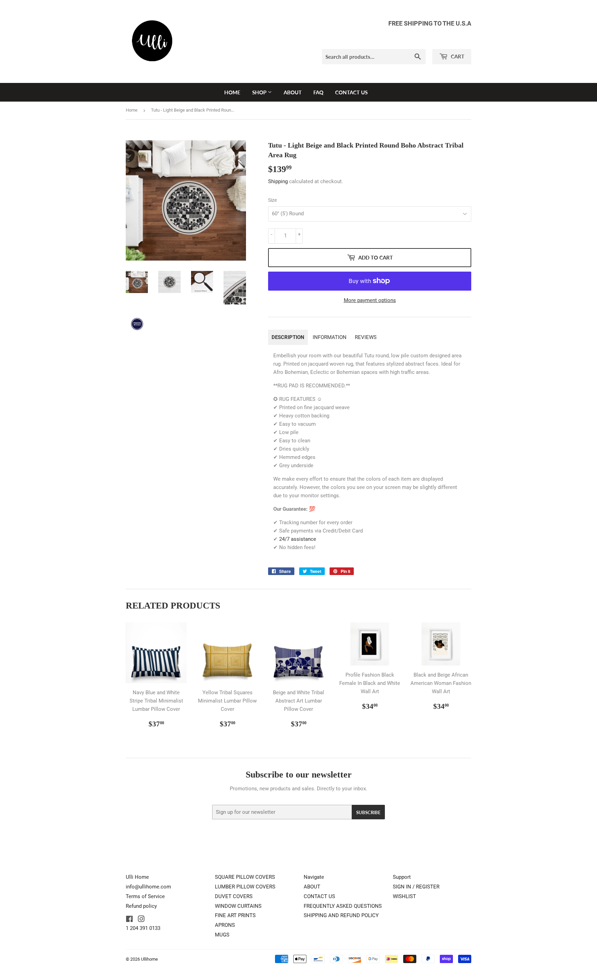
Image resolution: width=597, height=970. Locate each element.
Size (272, 200)
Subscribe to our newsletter (299, 775)
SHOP (260, 92)
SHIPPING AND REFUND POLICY (341, 915)
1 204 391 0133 (143, 928)
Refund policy (141, 906)
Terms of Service (145, 896)
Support (402, 877)
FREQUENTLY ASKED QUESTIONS (343, 906)
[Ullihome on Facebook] (129, 920)
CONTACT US (351, 92)
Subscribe (368, 812)
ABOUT (293, 92)
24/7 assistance (297, 539)
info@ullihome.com (148, 887)
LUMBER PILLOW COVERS (245, 887)
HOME (232, 92)
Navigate (314, 877)
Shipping (278, 181)
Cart (456, 56)
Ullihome (149, 959)
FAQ (318, 92)
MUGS (222, 935)
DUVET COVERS (234, 896)
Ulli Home (137, 877)
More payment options (370, 300)
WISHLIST (404, 896)
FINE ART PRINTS (235, 915)
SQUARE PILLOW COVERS (245, 877)
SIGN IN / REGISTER (416, 887)
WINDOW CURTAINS (238, 906)
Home (132, 110)
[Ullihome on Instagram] (141, 920)
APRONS (225, 925)
